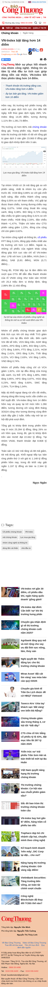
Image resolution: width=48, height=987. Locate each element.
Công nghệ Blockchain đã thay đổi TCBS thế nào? (32, 900)
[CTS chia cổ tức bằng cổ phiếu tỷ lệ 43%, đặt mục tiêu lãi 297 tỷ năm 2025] (10, 736)
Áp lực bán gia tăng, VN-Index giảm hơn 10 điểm (24, 95)
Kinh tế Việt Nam (32, 17)
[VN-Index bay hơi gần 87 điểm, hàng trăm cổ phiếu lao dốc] (10, 822)
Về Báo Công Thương (11, 943)
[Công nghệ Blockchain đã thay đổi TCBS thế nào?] (10, 899)
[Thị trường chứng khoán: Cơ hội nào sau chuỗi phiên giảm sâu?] (10, 788)
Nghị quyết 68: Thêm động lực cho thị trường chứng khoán (33, 662)
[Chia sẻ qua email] (41, 59)
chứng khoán (39, 127)
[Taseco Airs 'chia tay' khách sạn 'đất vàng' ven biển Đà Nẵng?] (10, 707)
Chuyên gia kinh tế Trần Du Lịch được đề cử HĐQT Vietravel (33, 692)
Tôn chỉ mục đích (32, 945)
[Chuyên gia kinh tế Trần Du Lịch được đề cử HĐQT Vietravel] (10, 692)
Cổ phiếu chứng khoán (12, 532)
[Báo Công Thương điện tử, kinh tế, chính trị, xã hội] (22, 9)
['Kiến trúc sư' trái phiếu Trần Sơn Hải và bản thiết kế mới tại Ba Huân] (10, 755)
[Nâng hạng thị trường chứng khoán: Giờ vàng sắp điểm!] (10, 866)
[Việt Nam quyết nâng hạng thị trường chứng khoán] (10, 773)
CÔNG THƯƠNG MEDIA (11, 17)
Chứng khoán (9, 33)
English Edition (39, 2)
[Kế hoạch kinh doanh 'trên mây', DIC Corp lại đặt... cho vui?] (10, 851)
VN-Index (29, 532)
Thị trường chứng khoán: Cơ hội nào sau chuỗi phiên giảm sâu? (33, 790)
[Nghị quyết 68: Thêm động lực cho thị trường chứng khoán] (10, 662)
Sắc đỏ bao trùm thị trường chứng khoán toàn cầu (33, 807)
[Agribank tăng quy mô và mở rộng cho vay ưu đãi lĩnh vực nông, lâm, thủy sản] (10, 644)
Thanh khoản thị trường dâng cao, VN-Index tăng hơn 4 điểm (23, 87)
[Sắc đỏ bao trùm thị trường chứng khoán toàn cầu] (10, 807)
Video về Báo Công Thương (34, 943)
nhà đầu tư (26, 548)
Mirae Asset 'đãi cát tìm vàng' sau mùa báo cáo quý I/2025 (34, 677)
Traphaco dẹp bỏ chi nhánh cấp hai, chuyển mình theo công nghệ (34, 837)
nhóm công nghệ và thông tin (15, 543)
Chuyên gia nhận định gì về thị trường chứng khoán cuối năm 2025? (33, 627)
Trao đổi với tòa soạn (14, 945)
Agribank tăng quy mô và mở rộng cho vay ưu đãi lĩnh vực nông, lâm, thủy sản (33, 646)
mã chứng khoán (10, 537)
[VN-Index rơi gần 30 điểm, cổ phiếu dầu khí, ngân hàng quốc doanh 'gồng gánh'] (10, 592)
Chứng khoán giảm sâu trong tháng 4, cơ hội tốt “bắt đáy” (33, 722)
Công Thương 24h (23, 28)
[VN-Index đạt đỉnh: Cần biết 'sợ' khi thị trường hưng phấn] (10, 610)
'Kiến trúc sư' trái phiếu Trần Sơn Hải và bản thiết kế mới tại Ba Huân (34, 757)
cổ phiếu (42, 237)
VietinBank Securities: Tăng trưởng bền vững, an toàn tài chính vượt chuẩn (33, 883)
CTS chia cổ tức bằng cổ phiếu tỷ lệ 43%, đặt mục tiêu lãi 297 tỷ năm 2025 (34, 738)
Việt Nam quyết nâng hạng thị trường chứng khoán (33, 774)
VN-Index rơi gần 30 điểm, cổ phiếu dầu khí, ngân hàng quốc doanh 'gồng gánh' (32, 594)
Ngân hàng (28, 33)
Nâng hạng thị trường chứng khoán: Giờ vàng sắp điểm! (33, 866)
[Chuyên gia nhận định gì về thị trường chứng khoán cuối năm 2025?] (10, 625)
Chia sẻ (7, 60)
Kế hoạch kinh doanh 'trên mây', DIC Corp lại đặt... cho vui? (33, 851)
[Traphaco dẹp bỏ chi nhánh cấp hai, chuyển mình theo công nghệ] (10, 836)
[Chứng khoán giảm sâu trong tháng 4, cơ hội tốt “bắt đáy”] (10, 722)
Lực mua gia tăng (27, 537)
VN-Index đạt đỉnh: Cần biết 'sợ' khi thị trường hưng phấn (32, 611)
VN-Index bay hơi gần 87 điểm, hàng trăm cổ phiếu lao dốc (33, 822)
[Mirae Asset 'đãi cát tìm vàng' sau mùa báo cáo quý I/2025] (10, 677)
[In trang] (45, 59)
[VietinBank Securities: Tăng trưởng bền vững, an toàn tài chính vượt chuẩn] (10, 881)
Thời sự (9, 28)
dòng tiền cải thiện (10, 548)
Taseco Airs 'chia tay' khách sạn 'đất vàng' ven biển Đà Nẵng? (33, 707)
